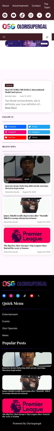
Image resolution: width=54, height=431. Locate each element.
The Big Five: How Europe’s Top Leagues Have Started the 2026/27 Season (25, 246)
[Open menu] (4, 37)
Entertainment (14, 179)
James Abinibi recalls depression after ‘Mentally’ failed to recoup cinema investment (26, 216)
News (27, 179)
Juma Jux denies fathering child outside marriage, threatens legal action (27, 187)
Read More (11, 107)
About (5, 5)
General (9, 85)
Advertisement (20, 5)
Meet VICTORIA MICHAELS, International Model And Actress (24, 90)
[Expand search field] (47, 36)
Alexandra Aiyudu (12, 192)
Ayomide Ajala (10, 96)
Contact (36, 5)
